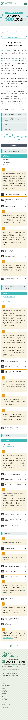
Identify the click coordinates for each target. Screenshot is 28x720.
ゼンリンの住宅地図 (9, 297)
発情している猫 (5, 50)
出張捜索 (4, 693)
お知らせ (4, 702)
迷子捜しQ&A (5, 699)
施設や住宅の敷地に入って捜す (11, 114)
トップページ (5, 680)
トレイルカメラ (8, 301)
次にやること (7, 129)
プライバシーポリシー (7, 704)
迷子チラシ (6, 125)
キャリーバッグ (8, 164)
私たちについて (5, 683)
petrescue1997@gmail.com (13, 669)
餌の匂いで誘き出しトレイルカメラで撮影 (13, 119)
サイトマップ (5, 707)
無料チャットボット (6, 688)
